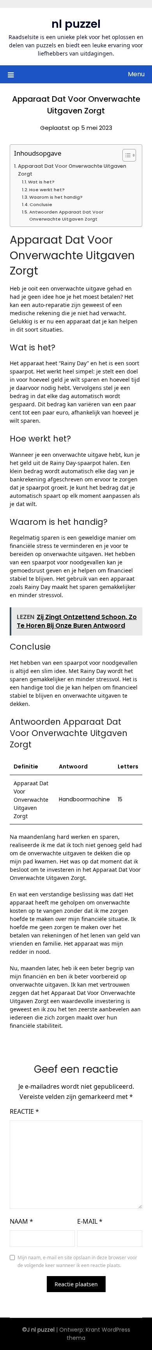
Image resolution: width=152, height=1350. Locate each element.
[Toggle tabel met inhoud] (125, 155)
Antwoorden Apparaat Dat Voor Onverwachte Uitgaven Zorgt (66, 215)
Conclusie (41, 204)
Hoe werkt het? (47, 190)
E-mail (90, 1221)
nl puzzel (76, 24)
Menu (136, 74)
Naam (21, 1221)
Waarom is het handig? (56, 197)
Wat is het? (41, 182)
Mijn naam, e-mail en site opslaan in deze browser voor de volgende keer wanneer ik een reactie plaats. (77, 1261)
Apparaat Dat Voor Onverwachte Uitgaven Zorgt (72, 170)
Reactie (24, 1111)
